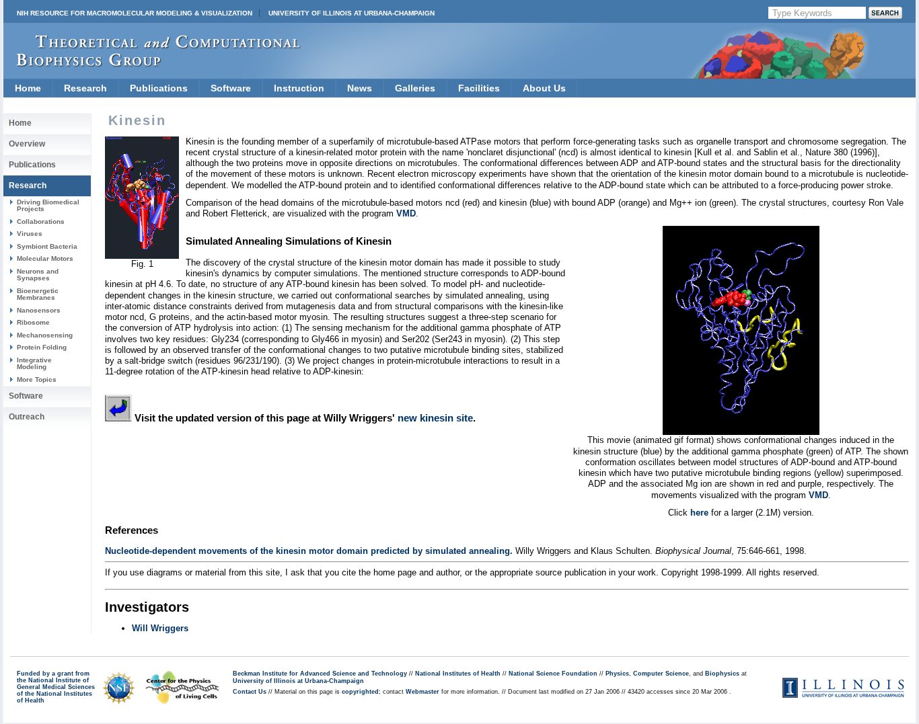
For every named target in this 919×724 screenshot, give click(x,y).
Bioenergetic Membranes (38, 294)
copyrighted (360, 691)
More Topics (37, 379)
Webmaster (422, 691)
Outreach (26, 416)
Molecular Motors (45, 258)
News (359, 88)
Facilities (479, 88)
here (699, 513)
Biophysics (722, 673)
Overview (27, 144)
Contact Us (249, 691)
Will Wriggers (160, 628)
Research (85, 88)
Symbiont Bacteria (47, 246)
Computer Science (661, 673)
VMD (406, 213)
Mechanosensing (45, 335)
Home (28, 88)
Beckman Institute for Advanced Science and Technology (320, 673)
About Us (544, 88)
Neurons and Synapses (38, 275)
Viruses (29, 233)
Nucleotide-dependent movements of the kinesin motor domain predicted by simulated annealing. (309, 551)
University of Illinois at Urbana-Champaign (351, 13)
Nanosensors (39, 310)
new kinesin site (435, 418)
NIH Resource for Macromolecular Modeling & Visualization (134, 13)
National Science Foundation (553, 673)
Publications (159, 88)
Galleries (415, 88)
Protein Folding (42, 347)
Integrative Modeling (34, 363)
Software (231, 88)
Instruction (299, 88)
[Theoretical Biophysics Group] (152, 63)
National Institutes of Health (458, 673)
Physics (617, 673)
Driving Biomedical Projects (48, 205)
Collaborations (41, 221)
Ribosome (33, 322)
